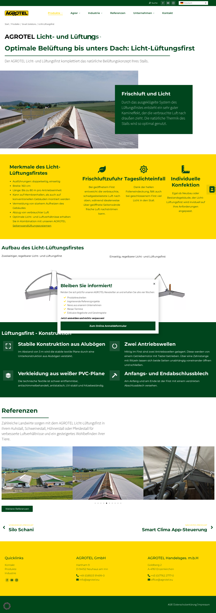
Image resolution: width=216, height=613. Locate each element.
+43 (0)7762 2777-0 (162, 575)
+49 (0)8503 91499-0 (92, 575)
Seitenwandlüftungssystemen (32, 225)
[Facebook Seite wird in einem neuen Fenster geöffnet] (163, 3)
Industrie (10, 573)
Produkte (10, 569)
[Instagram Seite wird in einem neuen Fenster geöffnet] (173, 3)
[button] (193, 3)
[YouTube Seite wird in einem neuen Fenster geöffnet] (168, 3)
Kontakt (10, 564)
